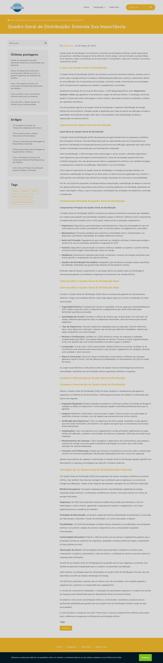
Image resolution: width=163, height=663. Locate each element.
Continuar (145, 658)
